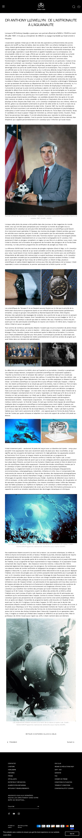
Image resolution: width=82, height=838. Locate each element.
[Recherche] (74, 7)
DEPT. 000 (58, 769)
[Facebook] (9, 813)
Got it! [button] (72, 833)
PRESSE (10, 776)
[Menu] (3, 6)
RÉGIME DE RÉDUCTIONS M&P (64, 766)
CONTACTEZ (12, 763)
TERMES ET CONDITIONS (62, 785)
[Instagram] (19, 813)
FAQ (56, 776)
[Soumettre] (38, 806)
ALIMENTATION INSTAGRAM (17, 785)
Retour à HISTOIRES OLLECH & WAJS (41, 734)
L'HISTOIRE (11, 766)
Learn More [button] (7, 835)
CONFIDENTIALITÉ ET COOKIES (64, 788)
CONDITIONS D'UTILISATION (63, 782)
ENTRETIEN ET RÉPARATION (16, 782)
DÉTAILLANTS (12, 779)
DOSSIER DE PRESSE (61, 779)
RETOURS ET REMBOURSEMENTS (18, 788)
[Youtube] (14, 813)
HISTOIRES (11, 773)
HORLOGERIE (12, 769)
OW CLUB (58, 763)
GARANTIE (58, 773)
